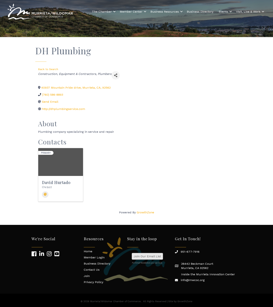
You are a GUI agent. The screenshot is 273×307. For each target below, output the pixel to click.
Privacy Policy (93, 282)
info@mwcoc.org (193, 280)
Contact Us (92, 269)
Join (87, 276)
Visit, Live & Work (248, 11)
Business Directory (200, 11)
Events (223, 11)
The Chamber (102, 11)
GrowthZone (145, 212)
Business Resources (164, 11)
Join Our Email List (147, 256)
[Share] (115, 75)
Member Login (94, 257)
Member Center (131, 11)
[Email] (45, 194)
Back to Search (48, 69)
